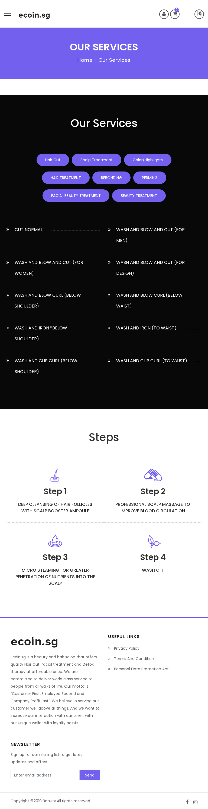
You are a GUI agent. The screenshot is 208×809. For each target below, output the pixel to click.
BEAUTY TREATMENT (139, 195)
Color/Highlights (148, 160)
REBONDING (111, 177)
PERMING (150, 177)
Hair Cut (52, 160)
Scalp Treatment (96, 160)
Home (84, 60)
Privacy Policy (126, 648)
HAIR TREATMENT (66, 177)
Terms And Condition (133, 658)
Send (90, 775)
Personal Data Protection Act (141, 669)
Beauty (49, 801)
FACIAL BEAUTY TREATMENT (76, 195)
